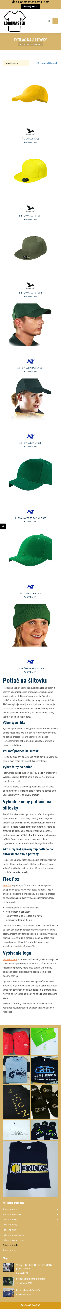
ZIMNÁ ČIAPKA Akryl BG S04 (30, 668)
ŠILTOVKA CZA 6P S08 (30, 593)
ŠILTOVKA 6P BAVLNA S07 (30, 367)
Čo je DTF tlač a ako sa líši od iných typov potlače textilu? (34, 1267)
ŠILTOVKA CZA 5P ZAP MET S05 (30, 518)
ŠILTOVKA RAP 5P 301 (30, 215)
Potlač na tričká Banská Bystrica (30, 1279)
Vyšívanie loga (10, 959)
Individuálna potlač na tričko (28, 1290)
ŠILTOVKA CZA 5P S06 (30, 442)
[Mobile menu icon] (55, 21)
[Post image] (8, 1267)
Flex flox (7, 885)
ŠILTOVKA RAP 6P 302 (30, 292)
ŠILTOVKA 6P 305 (30, 138)
